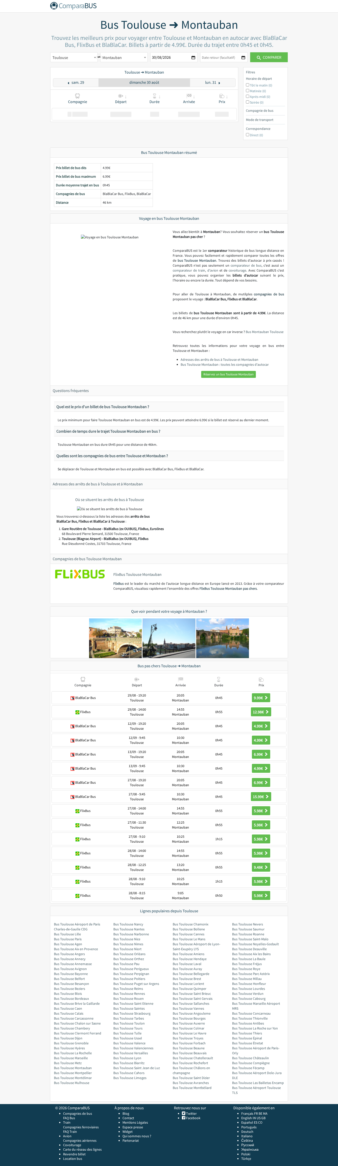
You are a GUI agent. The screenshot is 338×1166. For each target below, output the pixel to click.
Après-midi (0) (260, 96)
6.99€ (259, 754)
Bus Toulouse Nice (126, 939)
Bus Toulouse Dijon (68, 1038)
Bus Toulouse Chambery (72, 1028)
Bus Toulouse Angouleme (192, 1013)
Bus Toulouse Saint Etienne (133, 1003)
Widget (127, 1131)
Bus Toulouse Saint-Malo (250, 939)
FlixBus (118, 583)
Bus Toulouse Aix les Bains (251, 954)
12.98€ (259, 711)
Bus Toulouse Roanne (248, 934)
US (259, 1118)
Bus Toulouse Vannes (188, 1008)
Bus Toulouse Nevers (247, 924)
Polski (245, 1154)
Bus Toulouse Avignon (70, 969)
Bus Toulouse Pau (126, 964)
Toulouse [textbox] (60, 57)
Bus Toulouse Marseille (71, 1058)
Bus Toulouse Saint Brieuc (192, 993)
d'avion (212, 270)
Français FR (249, 1113)
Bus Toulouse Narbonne (131, 934)
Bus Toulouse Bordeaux (71, 998)
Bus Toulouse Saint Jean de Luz (136, 1068)
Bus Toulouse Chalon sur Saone (77, 1023)
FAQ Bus (69, 1118)
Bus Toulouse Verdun (248, 993)
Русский (247, 1145)
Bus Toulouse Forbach (189, 1043)
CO (260, 1122)
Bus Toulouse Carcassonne (74, 1018)
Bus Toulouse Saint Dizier (191, 1078)
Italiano (247, 1136)
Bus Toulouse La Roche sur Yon (255, 1028)
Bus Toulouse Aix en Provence (76, 949)
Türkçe (246, 1158)
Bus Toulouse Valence (129, 1043)
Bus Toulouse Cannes (188, 934)
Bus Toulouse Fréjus (247, 964)
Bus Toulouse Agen (68, 944)
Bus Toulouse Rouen (128, 998)
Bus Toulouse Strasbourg (131, 1013)
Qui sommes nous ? (136, 1136)
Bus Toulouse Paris (68, 939)
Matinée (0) (258, 91)
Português (249, 1127)
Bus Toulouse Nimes (128, 944)
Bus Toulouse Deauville (249, 949)
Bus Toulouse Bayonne (71, 974)
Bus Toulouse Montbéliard (192, 1087)
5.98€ (259, 810)
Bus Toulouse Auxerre (189, 1023)
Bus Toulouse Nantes (129, 929)
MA (265, 1113)
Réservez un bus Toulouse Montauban (228, 374)
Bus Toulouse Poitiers (129, 978)
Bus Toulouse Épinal (247, 1038)
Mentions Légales (135, 1122)
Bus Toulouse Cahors (129, 1073)
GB (263, 1118)
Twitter (191, 1113)
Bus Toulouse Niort (127, 949)
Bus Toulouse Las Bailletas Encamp (258, 1083)
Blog (125, 1113)
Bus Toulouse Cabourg (249, 998)
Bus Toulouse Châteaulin (250, 1058)
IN (254, 1118)
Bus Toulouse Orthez (128, 959)
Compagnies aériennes (80, 1140)
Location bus (72, 1158)
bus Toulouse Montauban (197, 260)
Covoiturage (72, 1145)
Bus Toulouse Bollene (189, 929)
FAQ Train (70, 1131)
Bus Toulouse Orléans (129, 954)
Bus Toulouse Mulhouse (71, 1083)
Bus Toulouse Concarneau (251, 1013)
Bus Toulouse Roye (246, 969)
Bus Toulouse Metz (68, 1063)
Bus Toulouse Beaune (189, 1048)
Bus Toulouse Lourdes (248, 988)
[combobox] (74, 57)
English (246, 1118)
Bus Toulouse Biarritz (129, 1063)
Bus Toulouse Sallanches (191, 1003)
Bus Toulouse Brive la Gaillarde (77, 1003)
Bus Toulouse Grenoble (71, 1043)
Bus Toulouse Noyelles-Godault (255, 944)
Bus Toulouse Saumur (248, 929)
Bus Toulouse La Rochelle (73, 1053)
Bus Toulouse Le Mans (189, 939)
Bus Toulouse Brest (187, 978)
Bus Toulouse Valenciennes (133, 1048)
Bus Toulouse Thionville (250, 1018)
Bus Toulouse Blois (68, 993)
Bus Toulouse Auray (187, 969)
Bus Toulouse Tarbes (128, 1018)
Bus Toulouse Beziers (69, 988)
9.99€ (259, 697)
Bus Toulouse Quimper (189, 988)
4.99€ (259, 725)
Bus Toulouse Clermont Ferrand (77, 1033)
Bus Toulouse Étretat (247, 1043)
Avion (67, 1136)
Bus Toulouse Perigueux (131, 969)
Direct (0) (256, 135)
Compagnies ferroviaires (81, 1127)
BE (260, 1113)
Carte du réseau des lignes (82, 1149)
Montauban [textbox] (112, 57)
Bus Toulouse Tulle (127, 1033)
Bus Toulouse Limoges (129, 1078)
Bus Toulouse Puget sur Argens (136, 983)
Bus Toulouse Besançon (71, 983)
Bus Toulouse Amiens (188, 954)
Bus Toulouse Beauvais (190, 1053)
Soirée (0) (257, 102)
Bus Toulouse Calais (68, 1013)
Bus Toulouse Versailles (130, 1053)
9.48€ (259, 867)
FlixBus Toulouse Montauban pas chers (228, 588)
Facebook (192, 1118)
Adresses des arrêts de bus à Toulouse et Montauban (219, 359)
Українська (250, 1149)
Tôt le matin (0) (261, 85)
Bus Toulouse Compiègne (251, 1063)
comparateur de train (189, 270)
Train (67, 1122)
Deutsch (247, 1131)
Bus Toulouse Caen (68, 1008)
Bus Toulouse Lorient (188, 983)
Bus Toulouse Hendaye (190, 959)
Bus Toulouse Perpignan (131, 974)
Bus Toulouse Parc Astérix (251, 974)
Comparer (271, 57)
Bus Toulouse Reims (128, 988)
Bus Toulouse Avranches (191, 1083)
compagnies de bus (269, 294)
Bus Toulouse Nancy (128, 924)
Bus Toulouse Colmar (188, 1028)
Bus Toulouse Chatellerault (193, 1058)
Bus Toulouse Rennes (129, 993)
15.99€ (259, 796)
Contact (128, 1118)
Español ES (249, 1122)
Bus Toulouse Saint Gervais (193, 998)
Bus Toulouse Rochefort (190, 1063)
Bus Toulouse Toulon (129, 1023)
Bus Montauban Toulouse (265, 332)
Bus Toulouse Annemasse (73, 964)
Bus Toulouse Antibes (248, 1023)
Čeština (247, 1140)
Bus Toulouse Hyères (69, 1048)
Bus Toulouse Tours (128, 1028)
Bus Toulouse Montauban (73, 1068)
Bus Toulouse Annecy (70, 959)
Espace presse (132, 1127)
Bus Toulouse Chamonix (190, 924)
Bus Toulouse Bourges (189, 1018)
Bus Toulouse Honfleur (249, 983)
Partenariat (130, 1140)
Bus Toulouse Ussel (127, 1038)
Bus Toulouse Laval (187, 964)
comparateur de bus (246, 265)
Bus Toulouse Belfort (69, 978)
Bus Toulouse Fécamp (248, 1068)
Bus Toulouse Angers (69, 954)
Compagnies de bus (77, 1113)
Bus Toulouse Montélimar (73, 1078)
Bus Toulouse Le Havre (189, 1033)
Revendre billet (74, 1154)
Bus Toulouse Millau (247, 978)
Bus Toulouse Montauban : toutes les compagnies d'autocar (225, 364)
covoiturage (237, 270)
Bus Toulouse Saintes (129, 1008)
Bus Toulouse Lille (67, 934)
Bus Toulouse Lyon (127, 1058)
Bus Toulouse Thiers (247, 1033)
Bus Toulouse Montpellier (73, 1073)
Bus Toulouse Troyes (188, 1038)
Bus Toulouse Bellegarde (191, 974)
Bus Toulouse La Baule (249, 959)
